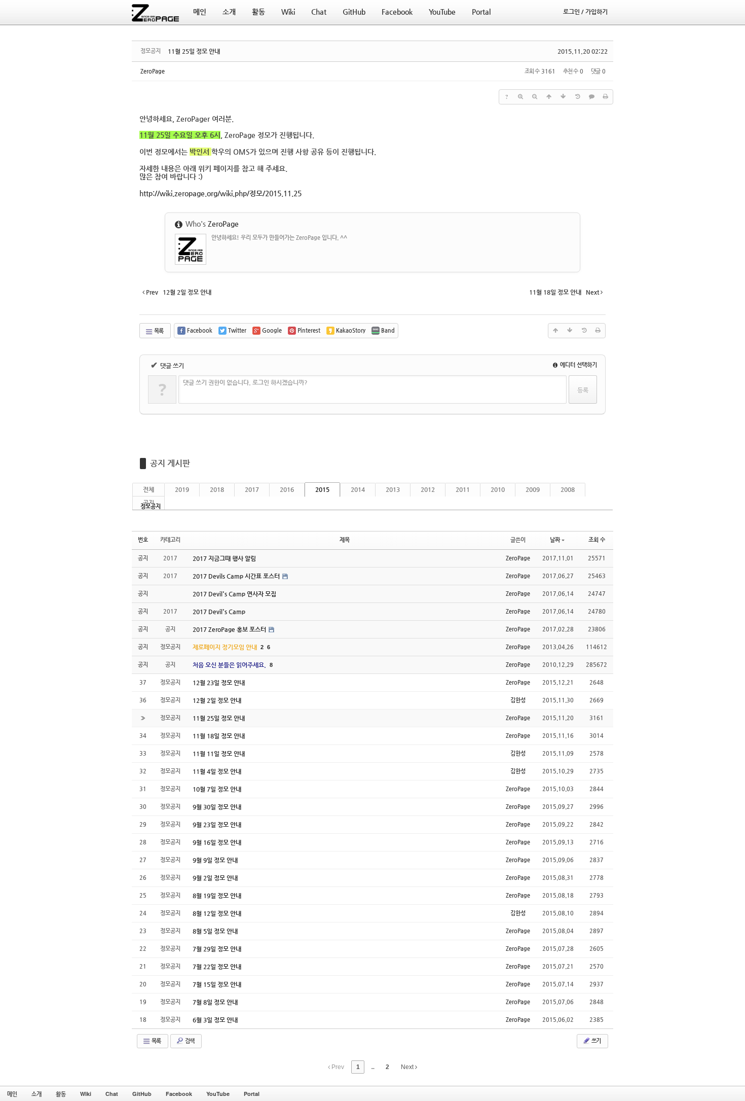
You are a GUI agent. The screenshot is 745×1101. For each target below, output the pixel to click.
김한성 (518, 700)
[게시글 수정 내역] (577, 97)
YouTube (218, 1093)
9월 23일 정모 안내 (217, 824)
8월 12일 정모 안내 (217, 913)
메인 (12, 1093)
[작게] (535, 97)
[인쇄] (606, 97)
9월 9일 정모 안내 (215, 860)
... (372, 1067)
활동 (61, 1093)
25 (220, 193)
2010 (498, 489)
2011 (463, 489)
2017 (252, 489)
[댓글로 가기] (591, 97)
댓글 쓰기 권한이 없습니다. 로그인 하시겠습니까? (245, 382)
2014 (358, 489)
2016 (287, 489)
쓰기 (595, 1041)
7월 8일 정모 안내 (215, 1002)
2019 (182, 489)
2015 (322, 489)
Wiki (85, 1093)
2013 (393, 489)
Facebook (179, 1093)
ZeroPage (152, 71)
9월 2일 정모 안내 (215, 877)
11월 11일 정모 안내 (219, 753)
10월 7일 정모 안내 (217, 789)
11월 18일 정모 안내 (219, 735)
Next (408, 1067)
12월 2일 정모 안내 (217, 700)
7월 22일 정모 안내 (217, 966)
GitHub (142, 1093)
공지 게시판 (170, 463)
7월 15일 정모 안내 (217, 984)
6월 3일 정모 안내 (215, 1019)
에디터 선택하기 (577, 365)
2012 (428, 489)
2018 (217, 489)
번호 (143, 540)
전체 (148, 489)
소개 (36, 1093)
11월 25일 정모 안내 (194, 51)
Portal (251, 1093)
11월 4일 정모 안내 (217, 771)
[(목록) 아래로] (563, 97)
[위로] (549, 97)
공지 (148, 502)
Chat (111, 1093)
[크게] (520, 97)
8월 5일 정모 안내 (215, 931)
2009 (533, 489)
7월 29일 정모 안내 (217, 948)
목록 (158, 331)
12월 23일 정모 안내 (219, 682)
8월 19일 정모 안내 (217, 895)
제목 (345, 540)
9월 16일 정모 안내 (217, 842)
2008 (568, 489)
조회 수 (596, 540)
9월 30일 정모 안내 (217, 806)
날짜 (555, 540)
